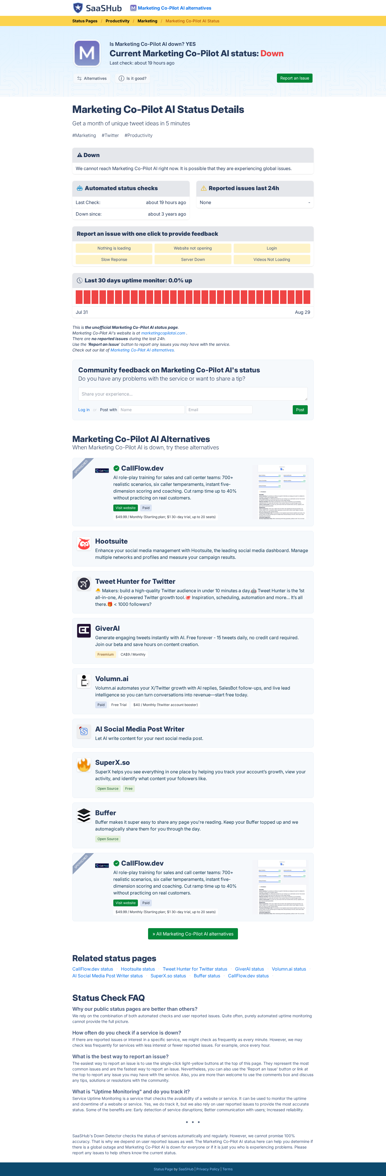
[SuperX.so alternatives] (84, 765)
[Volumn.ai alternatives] (84, 681)
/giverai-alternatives (98, 622)
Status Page (163, 1169)
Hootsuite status (138, 969)
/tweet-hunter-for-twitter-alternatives (116, 575)
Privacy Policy (208, 1169)
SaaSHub (186, 1169)
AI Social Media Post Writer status (107, 975)
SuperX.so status (168, 975)
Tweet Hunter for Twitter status (195, 969)
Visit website (126, 508)
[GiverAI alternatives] (84, 631)
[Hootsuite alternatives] (84, 543)
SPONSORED (81, 466)
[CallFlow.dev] (102, 470)
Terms (227, 1169)
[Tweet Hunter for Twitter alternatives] (84, 584)
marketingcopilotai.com (163, 333)
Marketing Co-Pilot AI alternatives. (142, 349)
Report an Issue (294, 78)
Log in (84, 409)
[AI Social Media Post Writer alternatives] (84, 731)
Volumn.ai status (289, 969)
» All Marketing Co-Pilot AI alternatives (193, 934)
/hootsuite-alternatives (101, 534)
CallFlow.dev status (92, 969)
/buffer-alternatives (97, 806)
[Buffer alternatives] (84, 815)
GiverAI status (249, 969)
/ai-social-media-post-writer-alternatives (120, 722)
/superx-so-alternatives (102, 756)
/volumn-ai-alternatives (101, 672)
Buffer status (207, 975)
